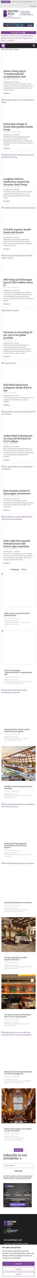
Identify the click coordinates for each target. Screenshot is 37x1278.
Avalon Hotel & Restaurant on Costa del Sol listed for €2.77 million (17, 438)
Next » (25, 569)
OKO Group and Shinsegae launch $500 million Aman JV (18, 282)
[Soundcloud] (2, 6)
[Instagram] (11, 6)
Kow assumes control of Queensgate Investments (17, 492)
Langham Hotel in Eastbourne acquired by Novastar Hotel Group (16, 181)
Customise (18, 1269)
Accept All (18, 1264)
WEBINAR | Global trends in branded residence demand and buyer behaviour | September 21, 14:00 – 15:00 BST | (18, 38)
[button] (6, 45)
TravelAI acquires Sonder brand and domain (17, 231)
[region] (18, 1261)
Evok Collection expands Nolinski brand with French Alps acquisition (16, 543)
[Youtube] (15, 6)
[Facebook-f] (5, 6)
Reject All (18, 1274)
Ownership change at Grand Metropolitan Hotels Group (18, 126)
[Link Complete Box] (18, 600)
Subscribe (33, 6)
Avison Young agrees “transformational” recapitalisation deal (14, 74)
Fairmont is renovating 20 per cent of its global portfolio (17, 335)
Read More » (6, 93)
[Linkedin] (8, 6)
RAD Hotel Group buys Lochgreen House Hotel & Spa (17, 387)
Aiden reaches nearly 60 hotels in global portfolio (23, 1)
